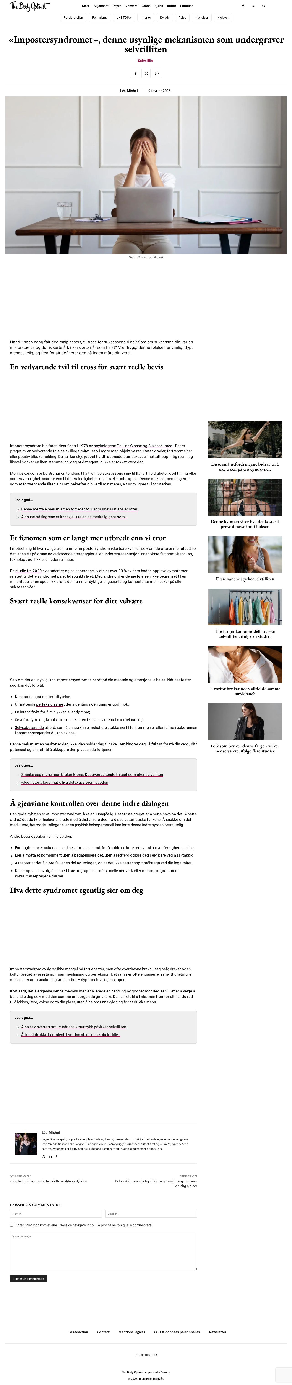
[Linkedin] (50, 1155)
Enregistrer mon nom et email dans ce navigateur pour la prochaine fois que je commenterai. (84, 1225)
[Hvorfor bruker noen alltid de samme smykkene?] (245, 664)
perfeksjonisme (49, 704)
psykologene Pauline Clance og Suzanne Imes (133, 446)
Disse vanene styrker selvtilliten (245, 579)
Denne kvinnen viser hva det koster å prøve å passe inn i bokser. (245, 523)
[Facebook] (243, 6)
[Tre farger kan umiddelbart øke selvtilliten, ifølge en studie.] (245, 607)
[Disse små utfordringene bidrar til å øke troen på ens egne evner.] (245, 439)
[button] (264, 6)
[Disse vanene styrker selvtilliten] (245, 554)
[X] (146, 73)
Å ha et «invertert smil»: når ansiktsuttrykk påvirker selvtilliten (73, 1027)
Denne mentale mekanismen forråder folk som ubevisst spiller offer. (79, 509)
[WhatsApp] (156, 73)
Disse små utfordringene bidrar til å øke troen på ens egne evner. (245, 466)
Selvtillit (145, 60)
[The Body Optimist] (30, 6)
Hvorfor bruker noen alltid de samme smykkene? (245, 691)
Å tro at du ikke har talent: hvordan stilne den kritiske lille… (70, 1034)
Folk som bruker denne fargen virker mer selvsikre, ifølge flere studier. (245, 748)
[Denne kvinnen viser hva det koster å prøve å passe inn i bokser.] (245, 497)
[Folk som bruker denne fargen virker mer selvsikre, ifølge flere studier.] (245, 721)
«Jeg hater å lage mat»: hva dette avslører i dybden (64, 782)
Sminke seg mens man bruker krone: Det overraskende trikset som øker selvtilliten (92, 774)
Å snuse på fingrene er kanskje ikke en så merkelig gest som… (74, 517)
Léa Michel (129, 91)
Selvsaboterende (29, 727)
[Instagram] (253, 6)
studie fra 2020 (28, 571)
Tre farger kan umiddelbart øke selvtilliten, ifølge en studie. (245, 633)
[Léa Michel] (26, 1144)
